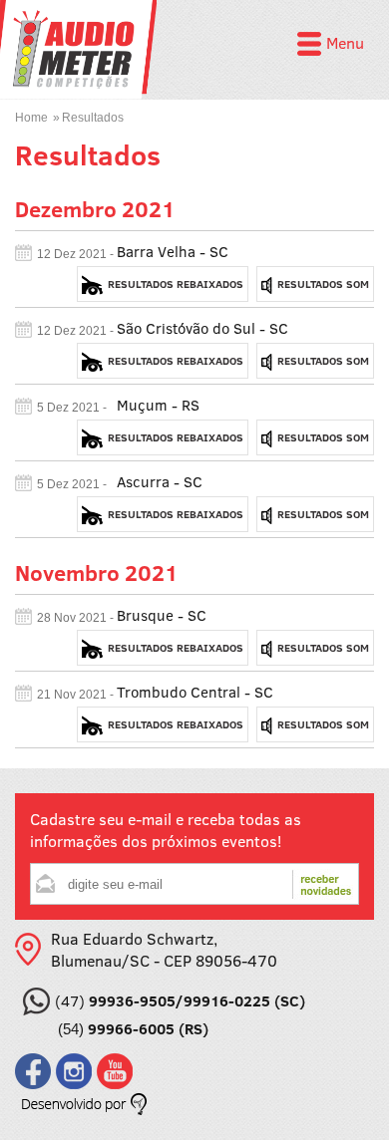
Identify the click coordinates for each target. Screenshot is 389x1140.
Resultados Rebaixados (175, 284)
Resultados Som (323, 284)
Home (31, 118)
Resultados (93, 118)
